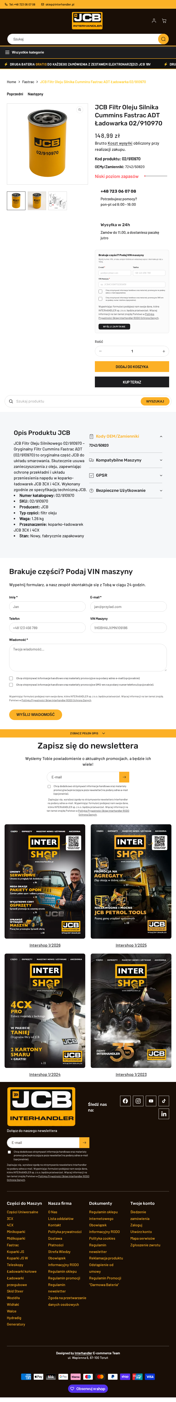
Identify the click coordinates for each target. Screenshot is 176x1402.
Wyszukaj (155, 401)
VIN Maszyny (104, 279)
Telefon (136, 267)
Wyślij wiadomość (35, 715)
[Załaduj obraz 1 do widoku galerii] (16, 200)
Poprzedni (15, 94)
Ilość (99, 341)
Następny (35, 94)
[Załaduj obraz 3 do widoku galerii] (57, 200)
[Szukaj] (163, 39)
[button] (164, 21)
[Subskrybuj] (124, 777)
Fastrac (28, 81)
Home (11, 81)
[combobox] (88, 39)
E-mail (102, 267)
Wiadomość (18, 640)
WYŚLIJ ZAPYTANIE (114, 327)
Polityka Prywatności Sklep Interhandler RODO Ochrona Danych (56, 700)
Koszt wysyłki (120, 143)
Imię (13, 597)
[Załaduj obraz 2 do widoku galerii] (37, 200)
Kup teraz (132, 382)
